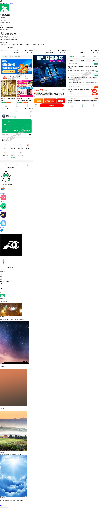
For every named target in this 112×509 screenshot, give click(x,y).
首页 (1, 2)
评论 (1, 505)
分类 (2, 2)
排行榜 (6, 2)
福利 (6, 3)
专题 (4, 2)
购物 (5, 3)
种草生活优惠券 (10, 3)
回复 (5, 298)
